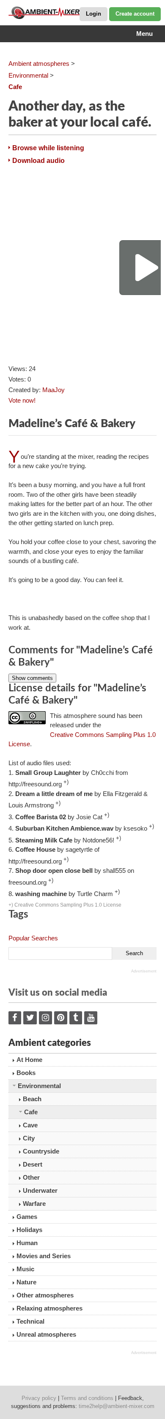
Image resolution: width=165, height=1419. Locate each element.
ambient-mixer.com (50, 12)
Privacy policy (39, 1398)
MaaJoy (53, 389)
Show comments (32, 678)
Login (93, 14)
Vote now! (22, 400)
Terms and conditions (87, 1398)
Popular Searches (33, 938)
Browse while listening (48, 148)
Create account (135, 14)
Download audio (38, 160)
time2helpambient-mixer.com (116, 1406)
